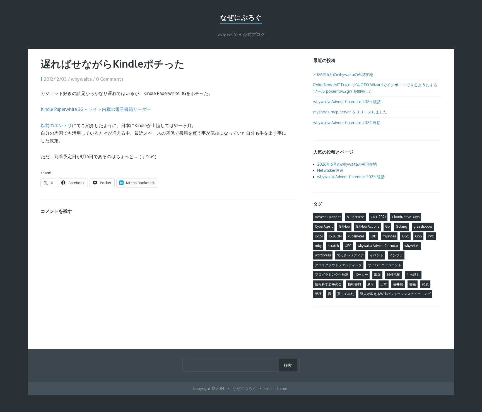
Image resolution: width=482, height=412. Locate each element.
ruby (318, 246)
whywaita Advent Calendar (378, 246)
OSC (405, 236)
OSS (418, 236)
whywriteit (412, 246)
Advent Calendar (328, 217)
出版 (377, 274)
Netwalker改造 (330, 170)
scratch (333, 246)
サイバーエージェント (384, 265)
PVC (431, 236)
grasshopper (422, 226)
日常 (383, 284)
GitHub (344, 226)
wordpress (323, 255)
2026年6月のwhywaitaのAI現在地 (343, 74)
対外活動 (393, 274)
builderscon (356, 217)
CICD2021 (378, 217)
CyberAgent (324, 226)
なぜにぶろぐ (241, 17)
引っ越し (413, 274)
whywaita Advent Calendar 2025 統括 (347, 101)
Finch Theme (275, 388)
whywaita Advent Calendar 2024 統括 (346, 122)
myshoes (389, 236)
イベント (376, 255)
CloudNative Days (406, 217)
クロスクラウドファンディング (338, 265)
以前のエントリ (56, 125)
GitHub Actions (367, 226)
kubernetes (356, 236)
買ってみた (345, 294)
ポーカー (361, 274)
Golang (401, 226)
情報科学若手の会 (328, 284)
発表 (425, 284)
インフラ (396, 255)
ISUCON (335, 236)
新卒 (370, 284)
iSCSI (319, 236)
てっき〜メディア (350, 255)
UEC (348, 246)
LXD (373, 236)
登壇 (318, 294)
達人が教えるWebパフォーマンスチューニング (395, 294)
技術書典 (354, 284)
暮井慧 (398, 284)
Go (387, 226)
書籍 (412, 284)
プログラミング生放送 (331, 274)
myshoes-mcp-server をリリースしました (350, 111)
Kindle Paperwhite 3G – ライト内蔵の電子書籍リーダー (96, 109)
